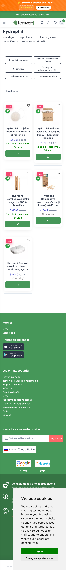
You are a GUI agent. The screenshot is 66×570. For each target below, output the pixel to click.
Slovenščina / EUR (20, 449)
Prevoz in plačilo (11, 377)
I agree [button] (39, 551)
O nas (5, 329)
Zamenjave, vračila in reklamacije (20, 380)
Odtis (5, 411)
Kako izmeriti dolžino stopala (18, 399)
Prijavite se (56, 438)
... (4, 46)
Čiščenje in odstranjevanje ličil (47, 68)
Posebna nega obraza (18, 76)
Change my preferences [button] (39, 558)
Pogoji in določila (11, 392)
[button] (13, 346)
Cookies (7, 415)
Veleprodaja (9, 332)
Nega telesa (18, 69)
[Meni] (4, 22)
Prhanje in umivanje (18, 60)
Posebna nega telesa (47, 76)
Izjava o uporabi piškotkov (16, 403)
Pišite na (7, 388)
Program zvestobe (12, 384)
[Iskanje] (42, 22)
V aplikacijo (43, 7)
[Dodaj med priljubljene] (28, 105)
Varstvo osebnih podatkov (17, 407)
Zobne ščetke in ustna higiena (47, 60)
